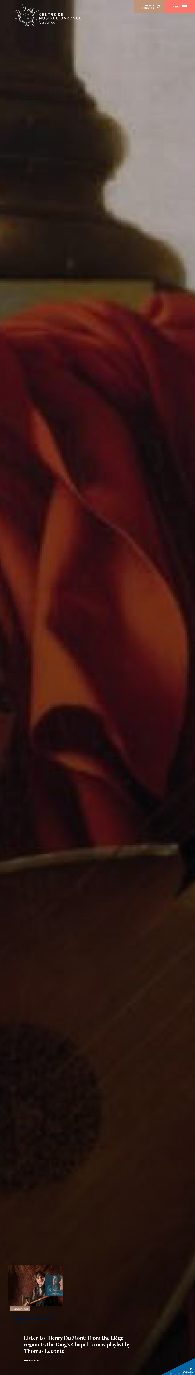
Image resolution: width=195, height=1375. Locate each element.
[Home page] (47, 15)
